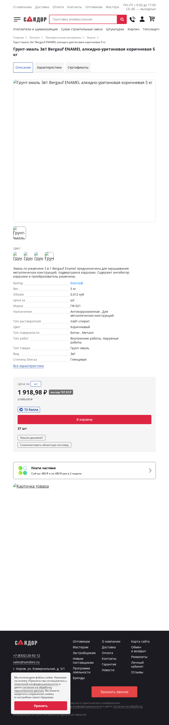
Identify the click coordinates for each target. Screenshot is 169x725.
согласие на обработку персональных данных (33, 688)
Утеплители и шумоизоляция (35, 29)
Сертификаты (78, 67)
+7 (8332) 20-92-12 (26, 656)
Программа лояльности (81, 670)
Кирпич (134, 29)
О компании (22, 7)
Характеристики (49, 67)
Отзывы (137, 672)
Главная (18, 37)
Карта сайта (140, 641)
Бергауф (76, 283)
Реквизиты (139, 657)
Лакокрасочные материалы (63, 37)
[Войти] (142, 19)
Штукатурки (115, 29)
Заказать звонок (114, 691)
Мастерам (113, 7)
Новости (108, 670)
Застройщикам (84, 653)
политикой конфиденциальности (36, 684)
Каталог (17, 19)
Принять (41, 706)
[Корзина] (152, 19)
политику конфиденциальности (81, 706)
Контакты (74, 7)
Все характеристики (28, 366)
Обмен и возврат (138, 649)
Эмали (91, 37)
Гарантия (109, 664)
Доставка (42, 7)
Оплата (58, 7)
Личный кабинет (137, 664)
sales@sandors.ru (26, 662)
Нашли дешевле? (31, 438)
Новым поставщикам (83, 660)
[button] (122, 19)
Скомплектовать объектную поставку (44, 445)
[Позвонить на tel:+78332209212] (132, 19)
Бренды (79, 678)
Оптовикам (93, 7)
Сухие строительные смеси (82, 29)
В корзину (85, 419)
